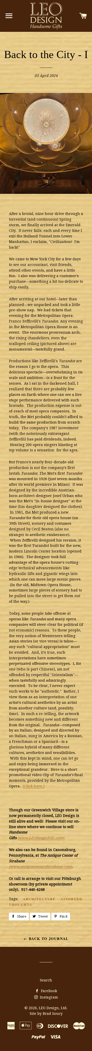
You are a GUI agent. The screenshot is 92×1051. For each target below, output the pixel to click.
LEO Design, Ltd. (53, 1008)
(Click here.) (33, 786)
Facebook (48, 991)
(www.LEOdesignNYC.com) (41, 838)
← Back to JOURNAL (46, 938)
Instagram (48, 997)
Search (46, 980)
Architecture (39, 898)
